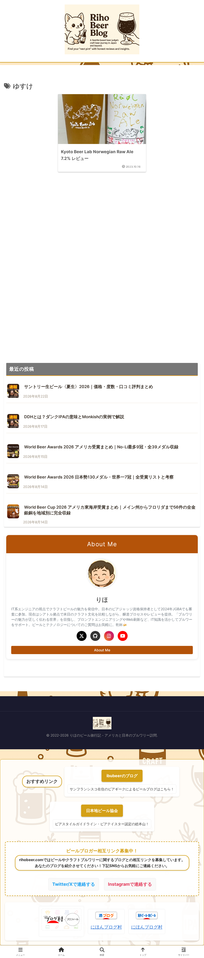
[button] (187, 606)
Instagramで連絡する (130, 884)
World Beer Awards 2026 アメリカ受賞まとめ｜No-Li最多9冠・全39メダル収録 (101, 446)
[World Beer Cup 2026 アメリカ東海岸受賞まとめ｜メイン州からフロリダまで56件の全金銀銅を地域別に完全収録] (13, 511)
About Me (102, 650)
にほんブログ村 (106, 927)
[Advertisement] (102, 223)
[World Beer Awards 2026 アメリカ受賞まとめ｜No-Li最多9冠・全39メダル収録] (13, 451)
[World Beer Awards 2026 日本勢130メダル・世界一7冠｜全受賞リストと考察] (13, 481)
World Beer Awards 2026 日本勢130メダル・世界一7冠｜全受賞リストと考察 (99, 477)
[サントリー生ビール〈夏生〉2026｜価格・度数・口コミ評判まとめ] (13, 390)
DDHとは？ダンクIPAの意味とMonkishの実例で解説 (74, 416)
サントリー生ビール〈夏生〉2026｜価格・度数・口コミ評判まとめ (88, 386)
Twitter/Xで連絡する (73, 884)
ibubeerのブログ (122, 775)
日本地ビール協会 (102, 810)
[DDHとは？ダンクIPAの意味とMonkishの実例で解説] (13, 420)
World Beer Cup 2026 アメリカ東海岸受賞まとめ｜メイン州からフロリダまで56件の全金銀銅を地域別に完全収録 (110, 510)
